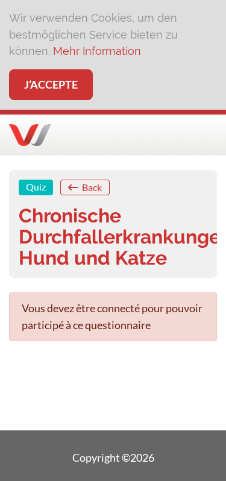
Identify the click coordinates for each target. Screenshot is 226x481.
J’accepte (51, 84)
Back (91, 187)
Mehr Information (97, 51)
